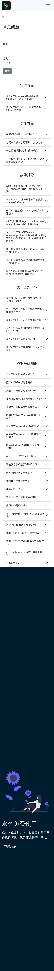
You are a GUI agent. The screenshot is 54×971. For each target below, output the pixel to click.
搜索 (5, 44)
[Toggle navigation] (48, 6)
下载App (10, 846)
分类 (5, 58)
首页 (4, 16)
